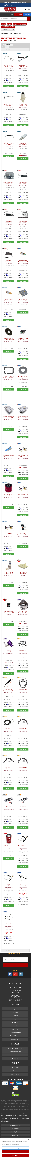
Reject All (15, 1151)
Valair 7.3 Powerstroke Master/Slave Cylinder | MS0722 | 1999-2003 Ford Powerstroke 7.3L (9, 925)
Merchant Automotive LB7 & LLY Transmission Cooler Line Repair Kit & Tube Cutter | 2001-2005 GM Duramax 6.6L (8, 808)
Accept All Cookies (15, 1155)
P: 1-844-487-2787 (15, 988)
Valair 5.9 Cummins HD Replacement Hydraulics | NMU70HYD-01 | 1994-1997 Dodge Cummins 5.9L (9, 886)
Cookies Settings (15, 1148)
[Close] (29, 1139)
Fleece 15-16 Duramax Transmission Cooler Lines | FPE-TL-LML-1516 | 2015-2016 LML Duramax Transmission (8, 769)
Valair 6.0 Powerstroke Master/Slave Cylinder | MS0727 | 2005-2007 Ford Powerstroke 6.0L (23, 886)
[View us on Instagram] (21, 974)
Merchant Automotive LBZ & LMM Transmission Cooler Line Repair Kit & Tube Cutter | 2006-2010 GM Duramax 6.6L (23, 808)
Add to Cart (9, 788)
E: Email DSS (15, 993)
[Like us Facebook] (10, 974)
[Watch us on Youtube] (15, 974)
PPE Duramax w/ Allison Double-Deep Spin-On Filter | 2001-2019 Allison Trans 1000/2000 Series (8, 847)
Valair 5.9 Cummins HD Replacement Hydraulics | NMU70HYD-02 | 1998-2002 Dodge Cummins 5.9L (23, 847)
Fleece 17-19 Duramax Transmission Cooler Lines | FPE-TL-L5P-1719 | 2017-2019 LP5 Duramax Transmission (23, 769)
